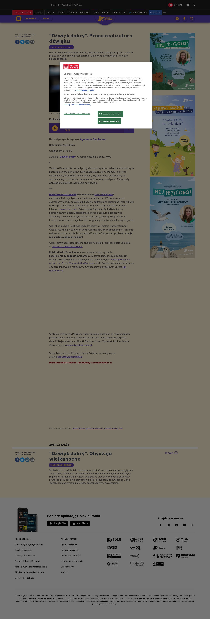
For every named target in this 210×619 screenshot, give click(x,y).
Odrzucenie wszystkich (110, 114)
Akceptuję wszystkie (109, 121)
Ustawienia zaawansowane (77, 114)
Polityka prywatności (84, 90)
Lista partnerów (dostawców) (77, 105)
